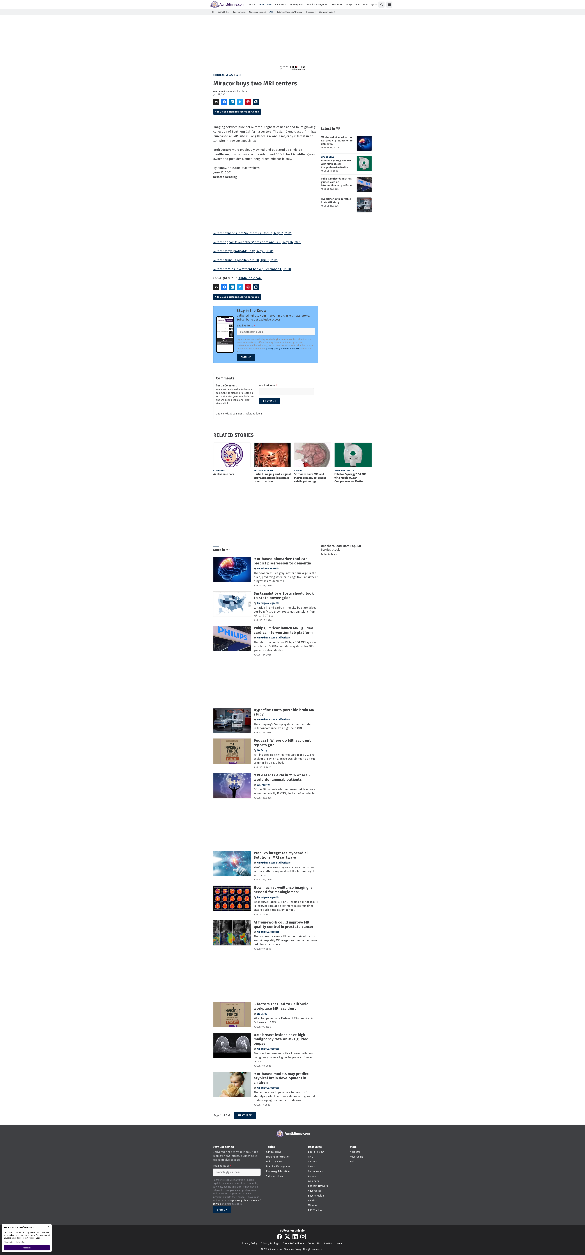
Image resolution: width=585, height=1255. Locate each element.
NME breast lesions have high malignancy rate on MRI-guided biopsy (281, 1039)
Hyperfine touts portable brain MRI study (336, 200)
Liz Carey (262, 750)
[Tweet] (240, 102)
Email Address (246, 325)
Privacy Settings (270, 1243)
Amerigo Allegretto (268, 568)
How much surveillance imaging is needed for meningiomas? (283, 889)
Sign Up (246, 357)
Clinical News (223, 75)
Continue (269, 401)
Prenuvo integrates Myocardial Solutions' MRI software (281, 855)
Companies (219, 470)
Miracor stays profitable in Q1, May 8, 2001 (243, 251)
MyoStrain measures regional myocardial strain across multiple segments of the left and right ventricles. (284, 871)
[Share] (224, 102)
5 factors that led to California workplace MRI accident (281, 1006)
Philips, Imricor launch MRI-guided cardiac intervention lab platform (337, 182)
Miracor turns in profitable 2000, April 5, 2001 (245, 260)
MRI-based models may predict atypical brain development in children (281, 1078)
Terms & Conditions (293, 1243)
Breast (298, 470)
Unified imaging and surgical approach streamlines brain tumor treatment (272, 477)
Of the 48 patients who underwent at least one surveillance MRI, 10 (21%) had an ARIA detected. (285, 791)
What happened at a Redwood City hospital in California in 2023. (284, 1020)
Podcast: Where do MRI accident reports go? (282, 742)
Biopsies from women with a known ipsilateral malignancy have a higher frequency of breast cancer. (284, 1057)
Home (340, 1243)
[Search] (381, 5)
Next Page (245, 1115)
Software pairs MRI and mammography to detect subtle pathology (310, 477)
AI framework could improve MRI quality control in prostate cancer (283, 924)
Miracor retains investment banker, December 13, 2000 (252, 269)
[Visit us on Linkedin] (295, 1236)
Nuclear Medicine (263, 470)
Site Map (328, 1243)
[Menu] (389, 5)
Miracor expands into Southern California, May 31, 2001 (252, 233)
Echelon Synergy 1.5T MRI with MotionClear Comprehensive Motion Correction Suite (336, 164)
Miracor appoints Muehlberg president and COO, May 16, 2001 (257, 242)
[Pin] (248, 102)
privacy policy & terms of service (283, 348)
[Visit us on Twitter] (287, 1236)
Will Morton (263, 784)
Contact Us (314, 1243)
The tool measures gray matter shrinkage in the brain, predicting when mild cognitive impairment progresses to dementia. (286, 577)
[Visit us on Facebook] (279, 1236)
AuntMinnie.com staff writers (230, 91)
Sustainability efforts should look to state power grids (284, 595)
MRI (238, 75)
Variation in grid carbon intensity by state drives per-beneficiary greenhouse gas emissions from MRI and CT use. (285, 611)
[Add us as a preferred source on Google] (256, 102)
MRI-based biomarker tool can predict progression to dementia (337, 141)
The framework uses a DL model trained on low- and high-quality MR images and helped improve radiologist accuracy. (285, 940)
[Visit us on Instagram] (303, 1236)
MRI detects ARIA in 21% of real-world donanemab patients (282, 777)
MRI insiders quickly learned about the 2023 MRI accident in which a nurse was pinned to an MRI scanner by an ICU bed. (285, 758)
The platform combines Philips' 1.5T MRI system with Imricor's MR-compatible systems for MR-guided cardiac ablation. (285, 646)
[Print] (216, 102)
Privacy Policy (249, 1243)
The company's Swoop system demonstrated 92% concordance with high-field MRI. (283, 726)
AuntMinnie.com (250, 278)
